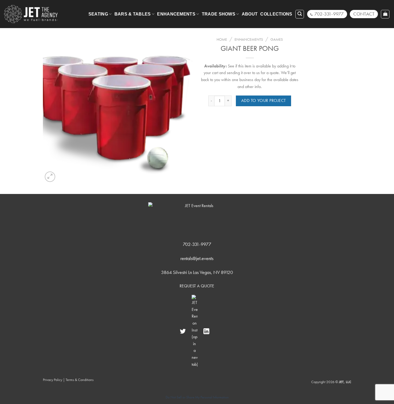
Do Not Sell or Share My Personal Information (197, 397)
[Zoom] (50, 176)
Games (276, 39)
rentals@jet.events (196, 258)
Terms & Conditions (80, 379)
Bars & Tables (132, 14)
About (250, 14)
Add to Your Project (263, 100)
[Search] (299, 14)
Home (222, 39)
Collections (276, 14)
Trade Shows (219, 14)
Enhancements (176, 14)
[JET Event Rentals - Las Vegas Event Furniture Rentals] (31, 14)
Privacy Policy (52, 379)
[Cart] (385, 14)
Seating (98, 14)
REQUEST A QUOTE (197, 286)
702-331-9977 (197, 244)
